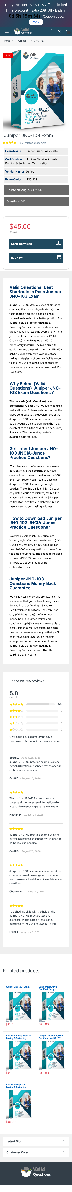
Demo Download (21, 243)
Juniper (21, 40)
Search (52, 31)
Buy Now (17, 257)
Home (6, 40)
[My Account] (59, 31)
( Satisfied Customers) (32, 142)
